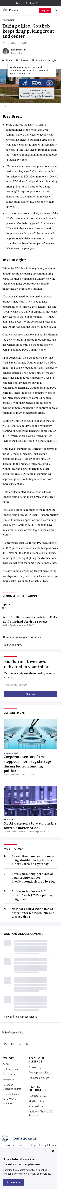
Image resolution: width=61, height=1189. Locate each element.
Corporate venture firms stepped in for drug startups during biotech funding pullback (28, 763)
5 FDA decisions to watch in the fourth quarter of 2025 (30, 825)
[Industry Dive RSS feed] (26, 1044)
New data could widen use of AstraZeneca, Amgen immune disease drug (33, 912)
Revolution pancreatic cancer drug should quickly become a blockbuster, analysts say (33, 860)
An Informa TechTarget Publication (30, 3)
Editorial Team (10, 1069)
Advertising (34, 1067)
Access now (13, 1182)
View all (8, 1016)
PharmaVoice (35, 1106)
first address (13, 176)
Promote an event (38, 1077)
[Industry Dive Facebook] (12, 1044)
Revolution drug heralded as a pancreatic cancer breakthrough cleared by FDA (33, 877)
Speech (7, 604)
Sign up (45, 10)
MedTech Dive (36, 1101)
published (38, 357)
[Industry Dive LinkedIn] (5, 1044)
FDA (19, 644)
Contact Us (8, 1074)
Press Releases (10, 1094)
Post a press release (25, 1016)
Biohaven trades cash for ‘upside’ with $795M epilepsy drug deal (32, 895)
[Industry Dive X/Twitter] (19, 1044)
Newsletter (8, 1079)
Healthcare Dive (37, 1095)
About (5, 1063)
